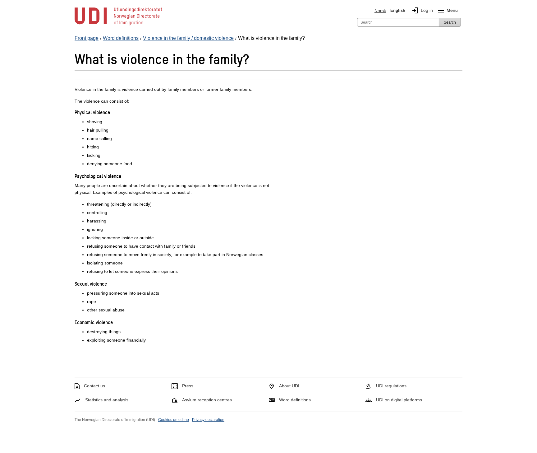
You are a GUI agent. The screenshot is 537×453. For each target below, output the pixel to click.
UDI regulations (391, 385)
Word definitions (295, 399)
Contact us (94, 385)
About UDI (289, 385)
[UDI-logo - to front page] (118, 24)
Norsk (380, 10)
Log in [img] (422, 10)
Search (450, 22)
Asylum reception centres (207, 399)
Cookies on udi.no (173, 420)
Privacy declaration (208, 420)
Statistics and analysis (106, 399)
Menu (447, 10)
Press (187, 385)
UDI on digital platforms (399, 399)
